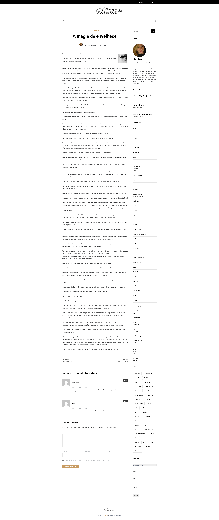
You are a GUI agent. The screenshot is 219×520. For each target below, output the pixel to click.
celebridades (149, 386)
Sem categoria (137, 290)
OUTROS (131, 21)
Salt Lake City (137, 336)
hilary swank (139, 403)
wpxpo (106, 515)
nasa (136, 412)
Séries (134, 295)
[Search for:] (142, 31)
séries (137, 442)
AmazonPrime (149, 373)
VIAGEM (125, 21)
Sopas (134, 253)
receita (137, 425)
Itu (133, 345)
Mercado (135, 272)
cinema (137, 391)
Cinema (135, 138)
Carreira (135, 133)
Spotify (152, 434)
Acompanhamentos (138, 196)
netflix (145, 412)
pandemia (138, 416)
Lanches (135, 189)
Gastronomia (136, 166)
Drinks (134, 215)
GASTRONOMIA (116, 21)
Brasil (134, 343)
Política (135, 286)
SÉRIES (92, 21)
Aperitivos (136, 201)
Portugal (135, 358)
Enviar (136, 495)
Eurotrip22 (138, 399)
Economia (136, 152)
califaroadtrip (147, 382)
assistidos (147, 378)
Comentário (66, 433)
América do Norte (138, 307)
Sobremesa (136, 248)
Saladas (135, 243)
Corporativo (136, 143)
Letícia (73, 403)
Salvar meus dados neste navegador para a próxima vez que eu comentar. (87, 460)
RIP (145, 425)
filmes (148, 399)
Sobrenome (143, 484)
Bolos (134, 206)
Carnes (135, 210)
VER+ (137, 21)
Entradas (135, 220)
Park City (135, 331)
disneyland (147, 391)
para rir (148, 416)
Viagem (135, 305)
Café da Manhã (137, 175)
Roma (134, 353)
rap (146, 421)
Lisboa (135, 360)
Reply (125, 380)
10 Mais (135, 129)
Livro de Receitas (138, 194)
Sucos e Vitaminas (138, 257)
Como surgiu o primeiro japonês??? (143, 114)
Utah (134, 329)
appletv (137, 378)
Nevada (135, 322)
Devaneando (95, 30)
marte (149, 403)
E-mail (87, 452)
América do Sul (137, 341)
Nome (64, 452)
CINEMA (86, 21)
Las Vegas (136, 324)
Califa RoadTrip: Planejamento (142, 96)
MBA (136, 408)
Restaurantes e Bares (139, 262)
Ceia (134, 180)
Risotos (135, 239)
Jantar (135, 185)
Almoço (135, 171)
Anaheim (135, 313)
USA (134, 309)
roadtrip (137, 429)
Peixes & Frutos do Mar (140, 234)
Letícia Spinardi (91, 46)
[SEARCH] (153, 31)
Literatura (135, 267)
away (136, 382)
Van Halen (138, 446)
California (136, 311)
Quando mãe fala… (138, 105)
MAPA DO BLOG (74, 2)
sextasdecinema (140, 434)
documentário (139, 395)
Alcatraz (137, 373)
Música (135, 276)
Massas (135, 224)
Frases (135, 162)
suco (136, 438)
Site (109, 452)
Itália (134, 351)
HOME (65, 2)
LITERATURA (106, 21)
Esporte (135, 157)
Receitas (135, 168)
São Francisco (137, 318)
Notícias (135, 281)
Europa (135, 349)
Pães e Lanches (137, 229)
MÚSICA (99, 21)
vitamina (137, 451)
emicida (150, 395)
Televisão (135, 300)
